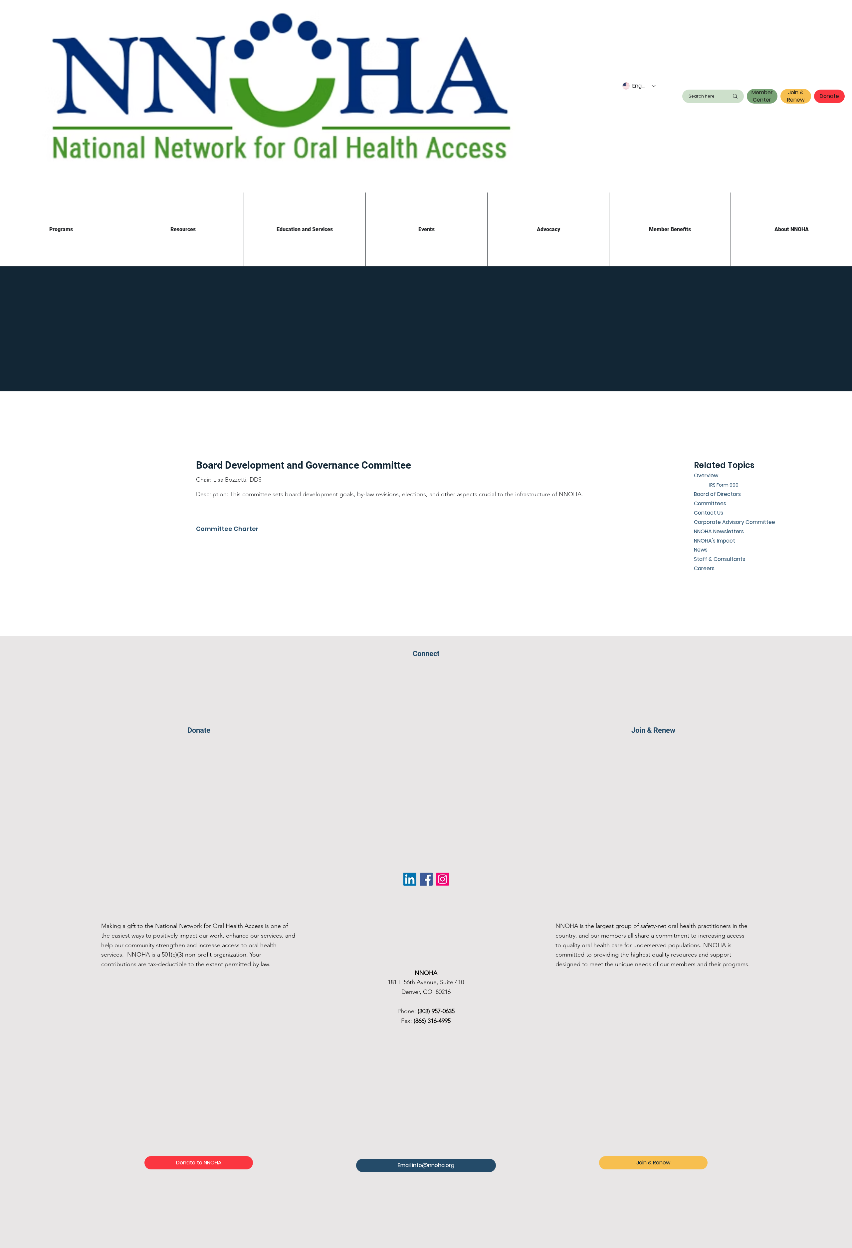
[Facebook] (426, 879)
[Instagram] (442, 879)
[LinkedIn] (409, 879)
